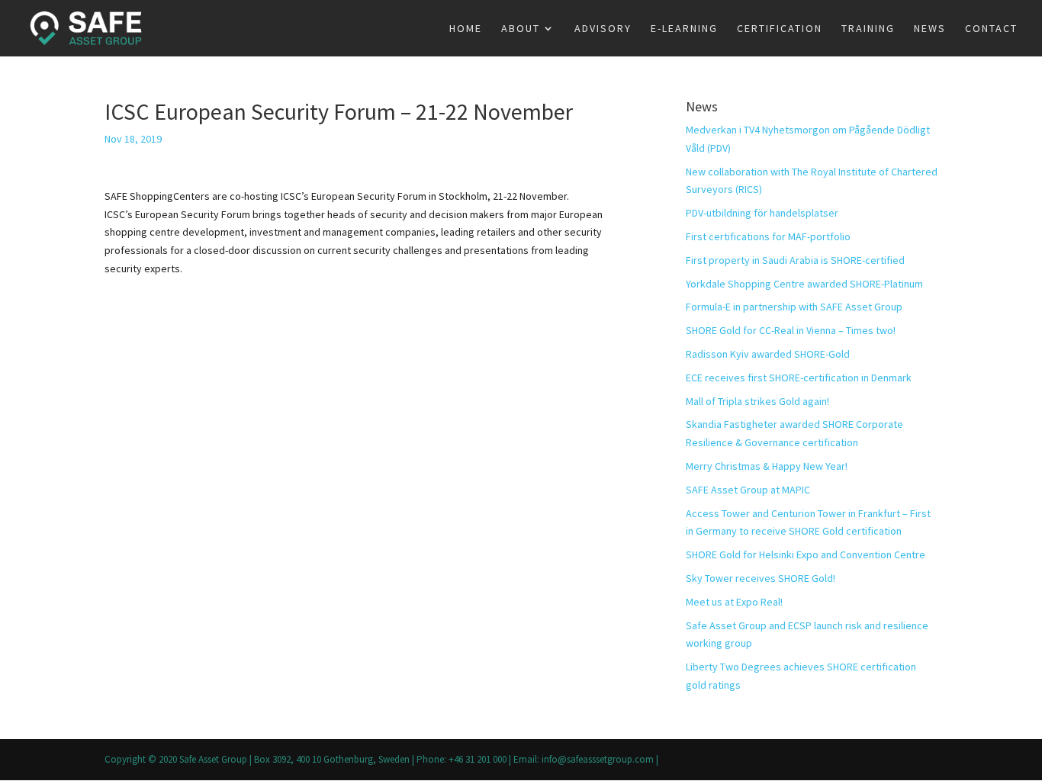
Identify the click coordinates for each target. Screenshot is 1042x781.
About (520, 29)
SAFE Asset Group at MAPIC (748, 490)
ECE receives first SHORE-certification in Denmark (799, 377)
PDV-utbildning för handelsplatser (762, 213)
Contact (991, 29)
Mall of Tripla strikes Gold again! (757, 401)
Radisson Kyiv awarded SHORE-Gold (768, 354)
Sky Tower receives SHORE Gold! (760, 578)
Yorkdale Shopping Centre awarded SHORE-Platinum (804, 284)
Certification (779, 29)
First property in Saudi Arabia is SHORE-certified (795, 260)
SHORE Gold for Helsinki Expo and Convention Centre (805, 554)
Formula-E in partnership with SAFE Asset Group (794, 306)
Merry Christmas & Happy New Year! (766, 466)
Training (868, 29)
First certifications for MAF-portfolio (768, 236)
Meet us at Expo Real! (734, 602)
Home (465, 29)
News (930, 29)
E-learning (684, 29)
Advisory (603, 29)
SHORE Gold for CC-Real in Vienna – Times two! (791, 330)
